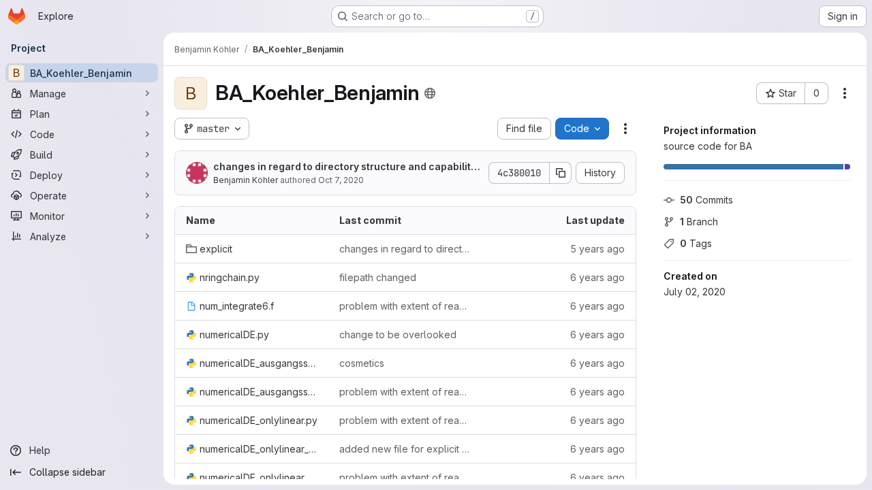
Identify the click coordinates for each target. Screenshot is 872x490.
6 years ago (597, 277)
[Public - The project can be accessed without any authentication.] (429, 93)
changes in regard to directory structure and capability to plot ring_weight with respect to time (347, 167)
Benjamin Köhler (245, 180)
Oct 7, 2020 (341, 180)
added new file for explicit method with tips (405, 449)
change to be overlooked (397, 334)
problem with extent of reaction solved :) (405, 306)
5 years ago (597, 249)
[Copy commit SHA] (561, 173)
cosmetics (361, 363)
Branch (699, 221)
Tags (696, 243)
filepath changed (377, 277)
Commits (706, 200)
